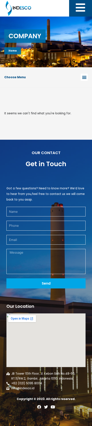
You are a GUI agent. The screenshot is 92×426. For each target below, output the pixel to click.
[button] (84, 77)
